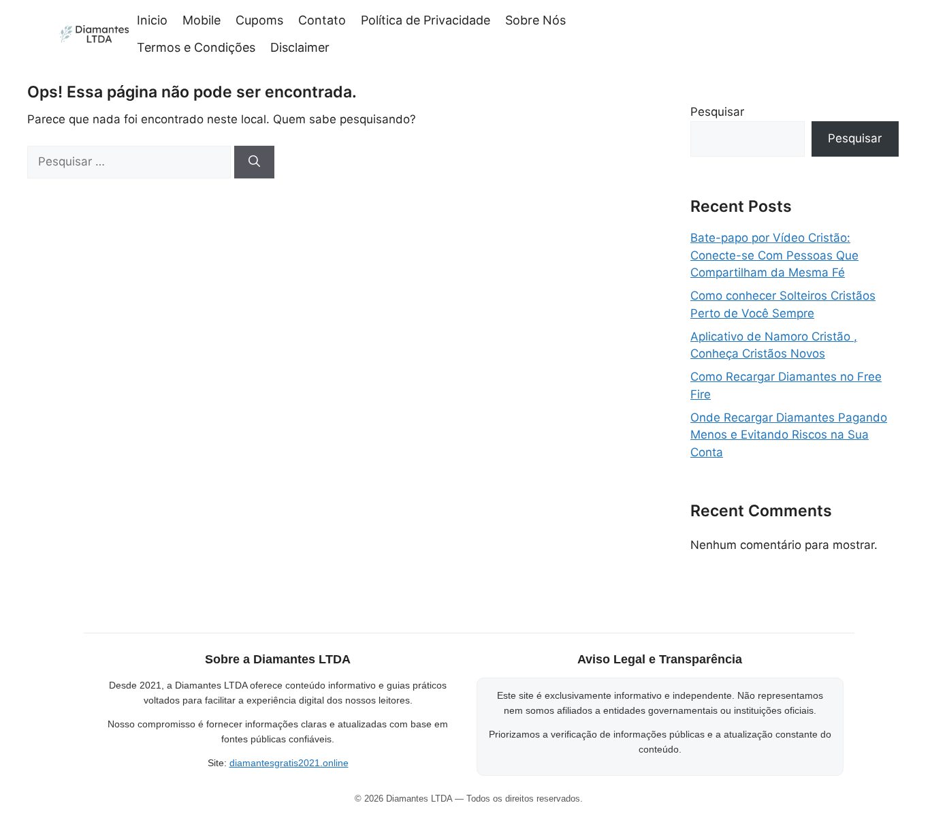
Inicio (152, 20)
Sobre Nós (535, 20)
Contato (322, 20)
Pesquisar (717, 112)
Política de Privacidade (425, 20)
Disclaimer (300, 47)
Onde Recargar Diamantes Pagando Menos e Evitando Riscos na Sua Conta (788, 435)
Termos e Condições (196, 47)
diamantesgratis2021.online (289, 762)
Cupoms (259, 20)
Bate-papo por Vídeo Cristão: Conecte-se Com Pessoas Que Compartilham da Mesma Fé (774, 255)
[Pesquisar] (254, 162)
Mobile (201, 20)
